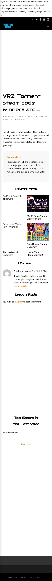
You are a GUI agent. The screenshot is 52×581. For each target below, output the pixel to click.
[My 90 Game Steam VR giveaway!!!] (38, 211)
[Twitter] (36, 19)
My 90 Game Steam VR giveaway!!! (37, 217)
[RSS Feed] (33, 19)
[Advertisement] (26, 61)
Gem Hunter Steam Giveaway (37, 245)
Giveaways (21, 119)
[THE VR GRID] (8, 28)
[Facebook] (40, 19)
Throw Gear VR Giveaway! (11, 253)
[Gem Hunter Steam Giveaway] (38, 239)
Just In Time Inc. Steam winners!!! (35, 253)
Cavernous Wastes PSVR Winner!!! (12, 225)
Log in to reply (20, 286)
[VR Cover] (26, 444)
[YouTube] (44, 19)
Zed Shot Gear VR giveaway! (12, 197)
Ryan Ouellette (11, 117)
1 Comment (42, 117)
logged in (19, 301)
